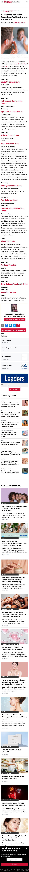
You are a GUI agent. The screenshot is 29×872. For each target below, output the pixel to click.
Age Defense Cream (9, 200)
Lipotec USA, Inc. (7, 365)
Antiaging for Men (8, 292)
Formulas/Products (12, 10)
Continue (14, 864)
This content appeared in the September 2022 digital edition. (14, 315)
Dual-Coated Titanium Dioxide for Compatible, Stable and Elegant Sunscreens (10, 424)
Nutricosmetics (4, 410)
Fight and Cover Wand (10, 143)
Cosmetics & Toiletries (19, 22)
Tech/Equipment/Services (7, 430)
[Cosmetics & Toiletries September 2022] (14, 308)
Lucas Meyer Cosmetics (9, 348)
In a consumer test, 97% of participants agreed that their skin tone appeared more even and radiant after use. (14, 810)
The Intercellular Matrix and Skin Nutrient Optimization (13, 777)
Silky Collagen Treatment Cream (14, 284)
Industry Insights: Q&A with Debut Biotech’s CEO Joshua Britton (13, 648)
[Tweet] (14, 325)
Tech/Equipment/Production (7, 468)
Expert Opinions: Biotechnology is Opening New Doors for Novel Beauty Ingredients (14, 717)
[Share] (6, 325)
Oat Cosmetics (6, 340)
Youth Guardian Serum (10, 82)
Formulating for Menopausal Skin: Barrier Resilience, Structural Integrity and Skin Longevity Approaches (10, 463)
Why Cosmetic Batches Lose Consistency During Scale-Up (10, 472)
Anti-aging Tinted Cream (11, 186)
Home (2, 10)
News (2, 440)
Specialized (5, 677)
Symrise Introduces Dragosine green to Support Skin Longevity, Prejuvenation (14, 508)
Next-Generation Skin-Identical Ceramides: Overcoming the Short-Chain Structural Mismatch (14, 614)
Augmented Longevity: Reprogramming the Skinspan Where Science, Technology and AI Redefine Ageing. (11, 453)
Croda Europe (6, 356)
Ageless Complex (8, 265)
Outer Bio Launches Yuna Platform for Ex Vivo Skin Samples (9, 434)
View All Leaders (14, 389)
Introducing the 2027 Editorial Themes (10, 443)
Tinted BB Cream (8, 241)
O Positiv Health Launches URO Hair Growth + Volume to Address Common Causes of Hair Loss (10, 414)
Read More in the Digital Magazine (14, 319)
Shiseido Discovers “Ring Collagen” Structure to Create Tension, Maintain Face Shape (14, 838)
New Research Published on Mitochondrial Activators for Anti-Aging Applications (10, 404)
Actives (2, 400)
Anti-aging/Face (8, 11)
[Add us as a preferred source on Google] (18, 325)
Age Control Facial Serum (11, 112)
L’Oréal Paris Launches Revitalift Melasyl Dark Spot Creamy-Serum (13, 804)
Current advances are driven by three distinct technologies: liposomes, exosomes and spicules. (14, 689)
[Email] (2, 325)
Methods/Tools (6, 832)
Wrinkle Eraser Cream (10, 135)
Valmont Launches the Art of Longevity (11, 751)
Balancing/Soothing (8, 609)
